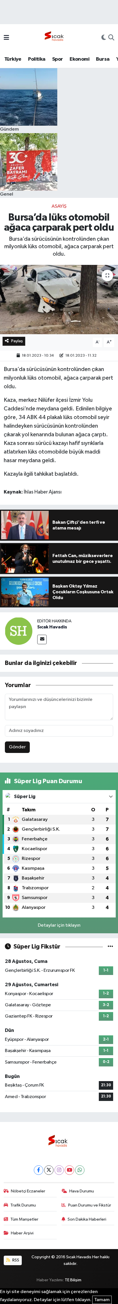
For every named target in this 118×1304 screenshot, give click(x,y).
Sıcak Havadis (52, 627)
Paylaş (17, 341)
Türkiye (12, 59)
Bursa (102, 59)
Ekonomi (79, 59)
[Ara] (111, 38)
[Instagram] (59, 1170)
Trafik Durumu (23, 1205)
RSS (15, 1260)
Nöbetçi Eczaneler (28, 1191)
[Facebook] (38, 1170)
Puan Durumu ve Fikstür (89, 1205)
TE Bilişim (73, 1280)
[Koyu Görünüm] (103, 38)
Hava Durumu (81, 1191)
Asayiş (59, 206)
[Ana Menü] (6, 38)
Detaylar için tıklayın (59, 925)
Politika (36, 59)
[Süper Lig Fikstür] (110, 946)
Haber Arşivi (22, 1233)
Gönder (17, 747)
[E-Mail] (42, 639)
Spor (57, 59)
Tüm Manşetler (24, 1219)
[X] (49, 1170)
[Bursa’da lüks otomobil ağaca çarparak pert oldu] (59, 299)
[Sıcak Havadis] (55, 38)
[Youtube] (69, 1170)
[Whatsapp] (79, 1170)
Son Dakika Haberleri (87, 1219)
